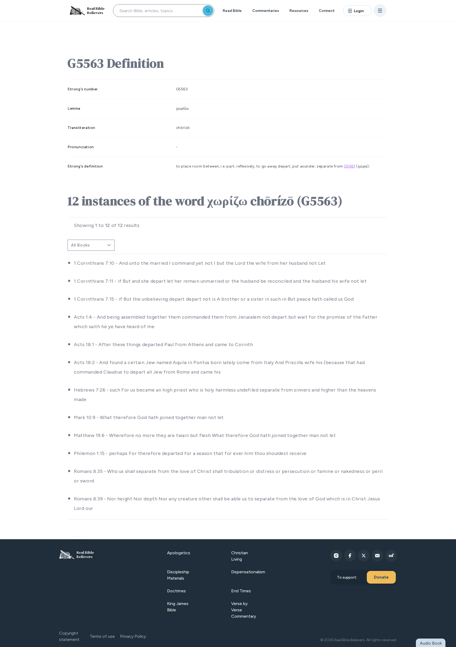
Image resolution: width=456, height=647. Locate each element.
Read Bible (232, 10)
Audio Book (431, 643)
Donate (381, 577)
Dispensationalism (248, 571)
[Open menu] (380, 10)
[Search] (208, 10)
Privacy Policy (133, 636)
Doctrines (176, 590)
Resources (298, 10)
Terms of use (102, 636)
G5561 (349, 166)
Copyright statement (69, 636)
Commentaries (265, 10)
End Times (241, 590)
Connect (327, 10)
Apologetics (178, 552)
